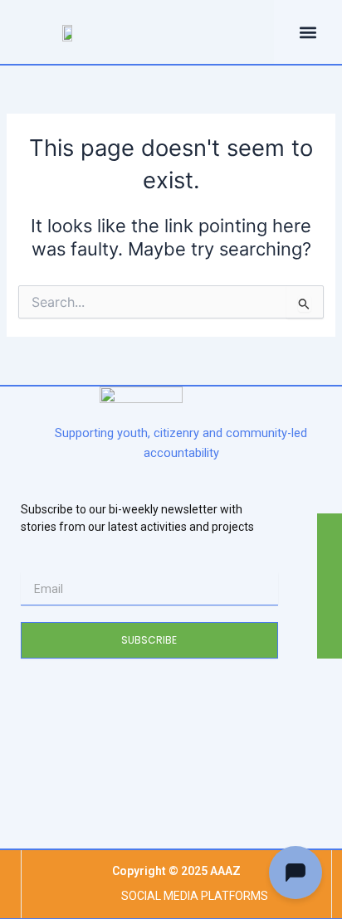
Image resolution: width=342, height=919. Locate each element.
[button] (166, 29)
